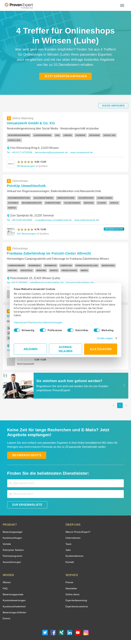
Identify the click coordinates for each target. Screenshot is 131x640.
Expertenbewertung (76, 585)
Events (6, 603)
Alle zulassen (100, 348)
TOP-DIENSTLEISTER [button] (115, 219)
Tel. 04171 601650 (17, 272)
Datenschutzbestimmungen (43, 320)
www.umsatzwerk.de (79, 147)
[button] (25, 157)
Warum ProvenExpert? (77, 517)
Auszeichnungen (11, 547)
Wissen (6, 567)
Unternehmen (73, 523)
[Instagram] (86, 618)
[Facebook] (53, 618)
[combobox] (65, 468)
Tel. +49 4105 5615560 (19, 210)
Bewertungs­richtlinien (14, 597)
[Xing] (61, 618)
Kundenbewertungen (13, 585)
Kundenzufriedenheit (13, 591)
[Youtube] (78, 618)
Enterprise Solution (13, 535)
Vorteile (7, 529)
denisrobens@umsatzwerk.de (49, 147)
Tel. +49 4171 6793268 (19, 147)
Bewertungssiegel (12, 517)
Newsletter (71, 573)
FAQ (5, 573)
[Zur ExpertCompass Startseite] (21, 5)
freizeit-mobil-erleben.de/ (77, 272)
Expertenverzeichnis (76, 591)
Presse (69, 567)
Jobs (68, 535)
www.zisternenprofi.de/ (84, 210)
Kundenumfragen (12, 523)
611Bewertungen (26, 223)
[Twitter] (45, 618)
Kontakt (70, 547)
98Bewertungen (25, 161)
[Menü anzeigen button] (122, 5)
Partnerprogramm (12, 541)
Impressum (20, 320)
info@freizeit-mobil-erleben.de (45, 272)
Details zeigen (106, 337)
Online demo (72, 579)
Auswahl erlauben (65, 348)
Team (68, 529)
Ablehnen (30, 348)
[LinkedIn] (69, 618)
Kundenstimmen (74, 541)
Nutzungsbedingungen (42, 627)
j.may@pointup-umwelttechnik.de (51, 210)
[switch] (42, 329)
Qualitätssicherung (77, 627)
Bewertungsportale (13, 579)
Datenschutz (60, 627)
